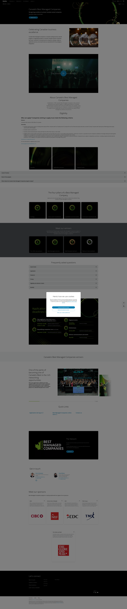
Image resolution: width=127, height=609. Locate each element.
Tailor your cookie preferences (63, 312)
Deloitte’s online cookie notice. (69, 302)
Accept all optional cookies (63, 307)
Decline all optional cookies (63, 310)
